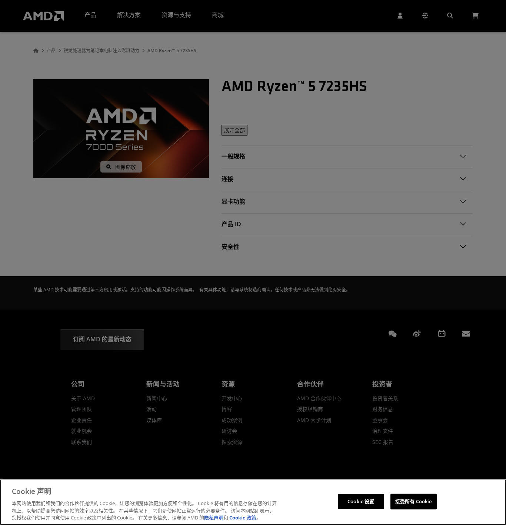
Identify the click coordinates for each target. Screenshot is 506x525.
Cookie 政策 (242, 517)
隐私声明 (213, 517)
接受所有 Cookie (413, 501)
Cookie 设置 (360, 501)
